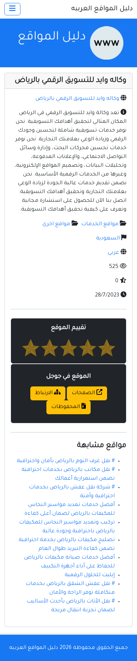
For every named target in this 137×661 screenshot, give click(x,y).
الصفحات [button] (84, 393)
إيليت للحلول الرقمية (90, 575)
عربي (113, 253)
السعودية (108, 239)
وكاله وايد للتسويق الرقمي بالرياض (77, 99)
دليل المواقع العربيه (102, 9)
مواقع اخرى (56, 224)
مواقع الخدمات (99, 224)
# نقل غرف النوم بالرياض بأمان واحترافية (66, 461)
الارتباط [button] (44, 393)
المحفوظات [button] (66, 407)
